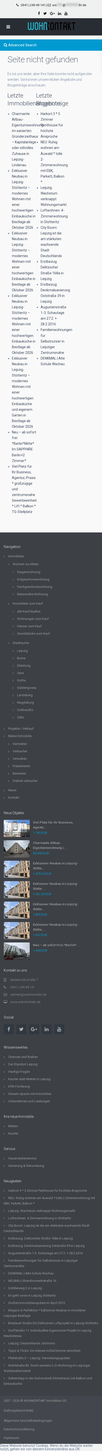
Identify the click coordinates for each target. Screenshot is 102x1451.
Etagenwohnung (28, 572)
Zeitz (20, 717)
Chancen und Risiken (23, 1057)
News (12, 790)
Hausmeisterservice (22, 1158)
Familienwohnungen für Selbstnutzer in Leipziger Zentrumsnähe (56, 341)
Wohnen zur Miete (25, 564)
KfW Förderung (19, 1086)
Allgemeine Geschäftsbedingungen (28, 1420)
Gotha (21, 680)
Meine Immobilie (20, 736)
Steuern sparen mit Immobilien (29, 1094)
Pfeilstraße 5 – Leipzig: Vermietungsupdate (39, 1358)
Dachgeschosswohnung (34, 587)
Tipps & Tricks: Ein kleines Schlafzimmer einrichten (44, 1350)
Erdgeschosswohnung (33, 579)
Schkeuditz (25, 710)
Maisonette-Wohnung (32, 594)
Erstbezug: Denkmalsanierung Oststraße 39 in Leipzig (46, 1246)
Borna (21, 658)
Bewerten (19, 773)
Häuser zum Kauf (29, 626)
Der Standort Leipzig (23, 1064)
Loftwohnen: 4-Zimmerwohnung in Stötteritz (54, 216)
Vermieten (20, 744)
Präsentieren (21, 766)
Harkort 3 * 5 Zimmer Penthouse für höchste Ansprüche (52, 125)
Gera (20, 673)
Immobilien (16, 556)
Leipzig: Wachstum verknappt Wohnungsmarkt (41, 1211)
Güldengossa (26, 688)
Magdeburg (25, 702)
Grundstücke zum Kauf (33, 633)
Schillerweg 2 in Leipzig (25, 1288)
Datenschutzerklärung (19, 1429)
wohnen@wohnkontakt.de (28, 994)
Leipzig (22, 651)
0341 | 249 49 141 (33, 5)
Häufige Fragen (19, 1071)
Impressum (11, 1438)
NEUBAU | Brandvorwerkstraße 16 (32, 1281)
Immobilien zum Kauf (28, 603)
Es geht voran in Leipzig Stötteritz (32, 1295)
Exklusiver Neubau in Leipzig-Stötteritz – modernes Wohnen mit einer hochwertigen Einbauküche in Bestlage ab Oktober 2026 (23, 199)
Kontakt (13, 797)
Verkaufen (20, 751)
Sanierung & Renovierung (26, 1166)
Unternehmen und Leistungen (29, 1101)
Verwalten (20, 758)
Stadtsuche (21, 643)
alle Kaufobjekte (28, 611)
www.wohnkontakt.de (25, 1002)
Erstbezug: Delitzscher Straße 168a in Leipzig (40, 1238)
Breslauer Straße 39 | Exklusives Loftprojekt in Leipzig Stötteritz (53, 1323)
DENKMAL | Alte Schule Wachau (31, 1273)
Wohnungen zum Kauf (33, 619)
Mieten (13, 1126)
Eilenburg (23, 665)
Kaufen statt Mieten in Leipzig (29, 1079)
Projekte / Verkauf (21, 728)
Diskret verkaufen (25, 781)
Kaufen (13, 1133)
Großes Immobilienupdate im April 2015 (36, 1303)
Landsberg (25, 695)
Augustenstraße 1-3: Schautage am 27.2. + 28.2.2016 (45, 1253)
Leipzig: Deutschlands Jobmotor (31, 1343)
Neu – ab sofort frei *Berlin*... (56, 945)
